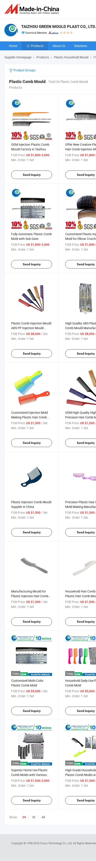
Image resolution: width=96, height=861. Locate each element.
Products (37, 46)
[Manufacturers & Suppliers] (32, 9)
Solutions (80, 46)
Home (13, 46)
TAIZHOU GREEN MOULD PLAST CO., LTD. (58, 26)
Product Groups (24, 70)
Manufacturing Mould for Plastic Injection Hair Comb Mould (29, 596)
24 (24, 817)
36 (33, 817)
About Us (58, 46)
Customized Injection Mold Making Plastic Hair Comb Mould (29, 417)
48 (43, 817)
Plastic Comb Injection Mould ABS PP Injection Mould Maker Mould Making (31, 328)
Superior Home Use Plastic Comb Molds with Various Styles (29, 775)
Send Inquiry (32, 175)
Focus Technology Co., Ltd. (56, 843)
